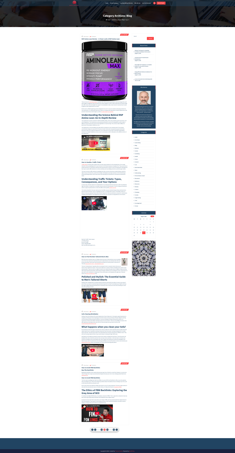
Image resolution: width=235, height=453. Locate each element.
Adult (136, 137)
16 (101, 429)
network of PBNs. (118, 387)
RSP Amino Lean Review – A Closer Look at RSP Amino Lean (101, 39)
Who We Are (137, 3)
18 (107, 429)
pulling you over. (112, 187)
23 (113, 429)
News (136, 170)
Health (136, 156)
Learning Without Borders (126, 3)
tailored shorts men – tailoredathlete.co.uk (94, 263)
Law (136, 164)
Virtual (136, 206)
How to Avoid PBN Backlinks (91, 368)
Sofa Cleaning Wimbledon (90, 314)
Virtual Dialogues (114, 3)
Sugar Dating (138, 197)
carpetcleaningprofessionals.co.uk (89, 323)
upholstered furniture (86, 342)
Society (136, 195)
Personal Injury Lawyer (140, 175)
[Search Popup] (154, 3)
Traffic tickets (84, 164)
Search (135, 36)
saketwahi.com (85, 375)
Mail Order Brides (138, 167)
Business (137, 148)
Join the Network (146, 3)
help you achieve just (90, 273)
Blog (136, 145)
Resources (137, 184)
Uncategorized (138, 203)
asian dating (137, 142)
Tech (136, 200)
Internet (137, 162)
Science (136, 189)
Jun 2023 (124, 34)
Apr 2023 (124, 252)
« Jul (152, 216)
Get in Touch (161, 3)
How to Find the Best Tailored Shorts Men (95, 257)
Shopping (137, 192)
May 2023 (124, 158)
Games (136, 151)
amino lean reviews (93, 102)
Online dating (138, 173)
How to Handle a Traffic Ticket (91, 162)
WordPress (131, 451)
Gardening (137, 153)
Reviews (136, 186)
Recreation (137, 178)
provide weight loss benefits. (107, 111)
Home (106, 3)
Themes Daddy (118, 451)
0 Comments (93, 36)
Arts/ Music (137, 140)
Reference (137, 181)
